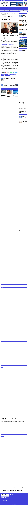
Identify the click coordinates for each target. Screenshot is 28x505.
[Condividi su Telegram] (14, 72)
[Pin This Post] (6, 72)
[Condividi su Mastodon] (12, 72)
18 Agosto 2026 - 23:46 (3, 419)
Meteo (12, 10)
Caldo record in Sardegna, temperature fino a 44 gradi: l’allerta (24, 16)
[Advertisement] (14, 359)
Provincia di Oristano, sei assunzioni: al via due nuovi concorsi (12, 418)
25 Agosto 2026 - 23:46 (25, 35)
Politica (18, 10)
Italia (7, 10)
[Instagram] (24, 0)
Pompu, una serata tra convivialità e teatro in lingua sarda (24, 25)
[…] (26, 421)
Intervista (4, 10)
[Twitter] (23, 0)
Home (1, 0)
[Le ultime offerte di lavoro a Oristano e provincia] (9, 92)
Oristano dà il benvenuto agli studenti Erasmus (7, 44)
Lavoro (9, 10)
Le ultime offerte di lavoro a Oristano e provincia (9, 96)
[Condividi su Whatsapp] (11, 72)
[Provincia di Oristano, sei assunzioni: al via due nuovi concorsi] (14, 392)
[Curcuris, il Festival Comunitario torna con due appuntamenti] (20, 33)
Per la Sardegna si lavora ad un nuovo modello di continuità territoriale (15, 96)
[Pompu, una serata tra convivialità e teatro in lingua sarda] (20, 25)
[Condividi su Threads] (17, 72)
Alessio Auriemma (4, 74)
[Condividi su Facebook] (1, 72)
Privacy (9, 0)
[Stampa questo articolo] (9, 72)
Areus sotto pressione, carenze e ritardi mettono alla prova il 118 (12, 487)
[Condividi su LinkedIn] (4, 72)
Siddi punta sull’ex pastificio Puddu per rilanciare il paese (24, 121)
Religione (21, 10)
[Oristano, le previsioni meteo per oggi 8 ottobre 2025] (3, 92)
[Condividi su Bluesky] (16, 72)
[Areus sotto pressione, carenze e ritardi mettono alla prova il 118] (14, 461)
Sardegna (24, 10)
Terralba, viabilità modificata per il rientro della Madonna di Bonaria (24, 21)
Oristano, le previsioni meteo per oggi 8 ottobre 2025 (3, 95)
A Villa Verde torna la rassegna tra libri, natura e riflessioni (24, 29)
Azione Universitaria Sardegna (11, 74)
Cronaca (1, 10)
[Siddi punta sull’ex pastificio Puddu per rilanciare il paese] (20, 122)
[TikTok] (27, 0)
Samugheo (2, 9)
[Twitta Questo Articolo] (3, 72)
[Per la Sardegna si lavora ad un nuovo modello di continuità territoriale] (15, 92)
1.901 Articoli (13, 78)
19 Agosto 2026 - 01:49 (3, 488)
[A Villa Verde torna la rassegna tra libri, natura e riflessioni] (20, 29)
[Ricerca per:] (23, 11)
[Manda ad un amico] (8, 72)
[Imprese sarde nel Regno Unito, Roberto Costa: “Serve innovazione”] (23, 75)
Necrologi (15, 10)
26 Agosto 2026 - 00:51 (25, 22)
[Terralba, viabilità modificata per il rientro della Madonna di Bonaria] (20, 20)
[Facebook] (22, 0)
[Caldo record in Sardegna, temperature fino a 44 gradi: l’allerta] (20, 16)
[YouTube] (26, 0)
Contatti (4, 0)
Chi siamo (6, 0)
